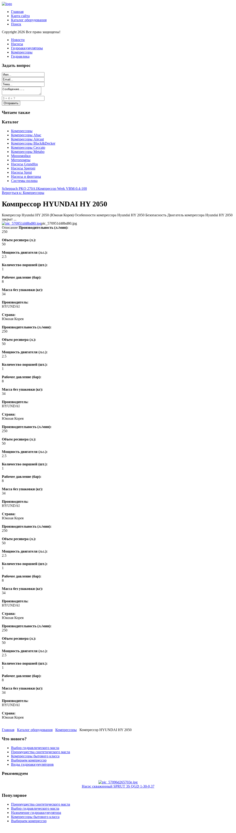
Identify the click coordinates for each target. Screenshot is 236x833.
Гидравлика (20, 56)
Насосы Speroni (23, 168)
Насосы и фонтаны (26, 176)
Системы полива (24, 181)
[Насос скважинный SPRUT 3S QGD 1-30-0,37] (118, 782)
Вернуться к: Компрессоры (23, 193)
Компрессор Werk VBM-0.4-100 (62, 188)
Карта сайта (20, 16)
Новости (18, 40)
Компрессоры (21, 52)
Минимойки (21, 156)
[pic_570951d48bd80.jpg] (21, 223)
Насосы (17, 44)
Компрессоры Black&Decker (33, 143)
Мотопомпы (20, 160)
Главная (17, 12)
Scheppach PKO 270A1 (19, 188)
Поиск (16, 24)
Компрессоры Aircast (27, 139)
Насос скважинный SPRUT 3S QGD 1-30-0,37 (118, 786)
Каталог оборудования (29, 20)
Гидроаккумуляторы (27, 48)
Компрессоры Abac (26, 135)
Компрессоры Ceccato (28, 147)
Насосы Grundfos (24, 164)
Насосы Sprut (21, 172)
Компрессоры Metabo (27, 152)
